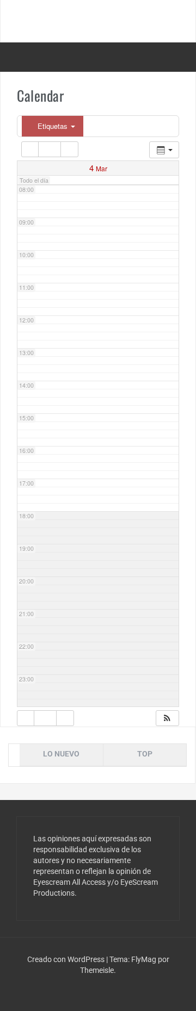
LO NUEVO (61, 753)
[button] (167, 718)
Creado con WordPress (66, 959)
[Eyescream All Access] (98, 20)
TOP (144, 753)
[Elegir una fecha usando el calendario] (49, 149)
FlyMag (143, 959)
